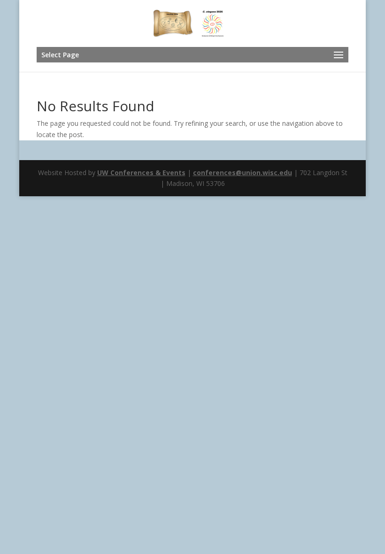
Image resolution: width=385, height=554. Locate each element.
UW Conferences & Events (141, 172)
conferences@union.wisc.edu (242, 172)
